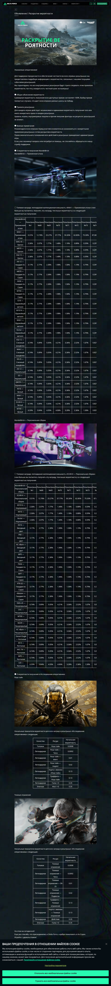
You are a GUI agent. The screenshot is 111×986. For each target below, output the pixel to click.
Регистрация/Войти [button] (102, 3)
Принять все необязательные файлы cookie (55, 981)
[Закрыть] (106, 944)
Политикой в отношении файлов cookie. (42, 960)
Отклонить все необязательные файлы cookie (55, 973)
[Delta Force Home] (10, 3)
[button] (24, 3)
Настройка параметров (55, 965)
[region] (55, 962)
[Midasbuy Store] (91, 4)
